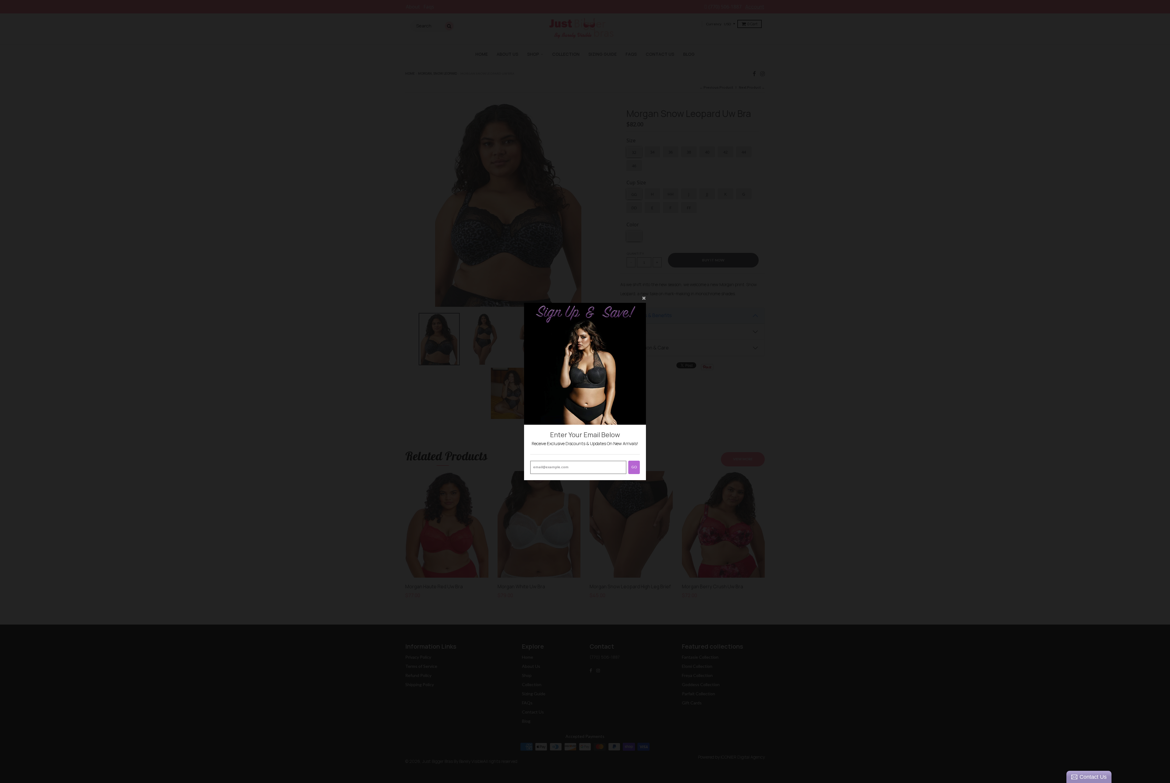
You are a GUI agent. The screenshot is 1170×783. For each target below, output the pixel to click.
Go (634, 467)
